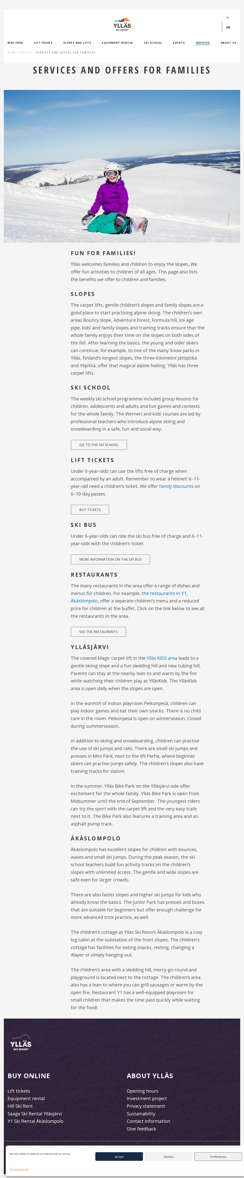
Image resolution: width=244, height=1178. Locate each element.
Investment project (147, 1098)
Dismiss (169, 1157)
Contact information (148, 1121)
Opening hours (142, 1091)
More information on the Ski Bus (110, 559)
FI (227, 17)
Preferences (218, 1157)
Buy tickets (90, 509)
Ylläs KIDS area (162, 658)
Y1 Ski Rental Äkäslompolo (35, 1121)
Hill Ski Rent (20, 1106)
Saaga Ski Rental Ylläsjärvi (35, 1113)
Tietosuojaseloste (19, 1169)
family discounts (176, 486)
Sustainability (141, 1113)
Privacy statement (146, 1106)
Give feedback (141, 1128)
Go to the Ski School (99, 444)
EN (228, 27)
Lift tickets (19, 1091)
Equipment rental (26, 1098)
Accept (119, 1157)
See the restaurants (98, 631)
